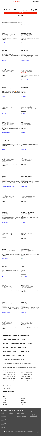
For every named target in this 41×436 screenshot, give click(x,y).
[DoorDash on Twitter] (38, 431)
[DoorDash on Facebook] (36, 431)
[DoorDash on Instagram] (38, 433)
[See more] (9, 388)
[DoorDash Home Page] (16, 1)
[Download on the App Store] (33, 411)
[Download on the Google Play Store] (33, 415)
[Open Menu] (1, 2)
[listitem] (6, 372)
